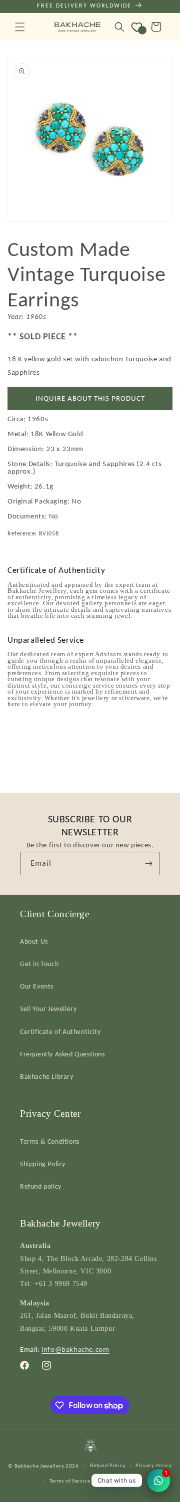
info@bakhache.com (75, 1349)
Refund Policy (108, 1465)
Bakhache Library (47, 1076)
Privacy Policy (154, 1465)
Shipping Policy (43, 1164)
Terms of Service (70, 1481)
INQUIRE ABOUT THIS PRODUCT (90, 398)
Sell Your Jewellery (48, 1008)
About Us (34, 941)
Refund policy (41, 1186)
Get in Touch (39, 964)
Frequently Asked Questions (62, 1054)
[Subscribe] (149, 863)
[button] (20, 27)
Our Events (37, 986)
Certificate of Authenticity (60, 1031)
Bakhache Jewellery (39, 1466)
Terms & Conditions (50, 1141)
